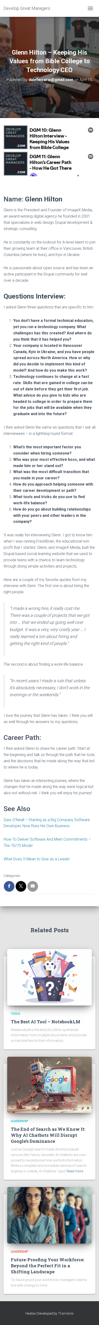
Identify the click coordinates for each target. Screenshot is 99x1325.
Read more (75, 1171)
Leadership (19, 1121)
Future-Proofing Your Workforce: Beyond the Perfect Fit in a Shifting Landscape (47, 1266)
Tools (15, 1013)
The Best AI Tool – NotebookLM (45, 1022)
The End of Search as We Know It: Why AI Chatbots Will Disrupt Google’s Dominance (48, 1135)
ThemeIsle (66, 1313)
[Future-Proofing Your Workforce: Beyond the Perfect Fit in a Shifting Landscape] (49, 1215)
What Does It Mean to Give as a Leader (37, 859)
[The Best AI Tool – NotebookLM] (49, 977)
